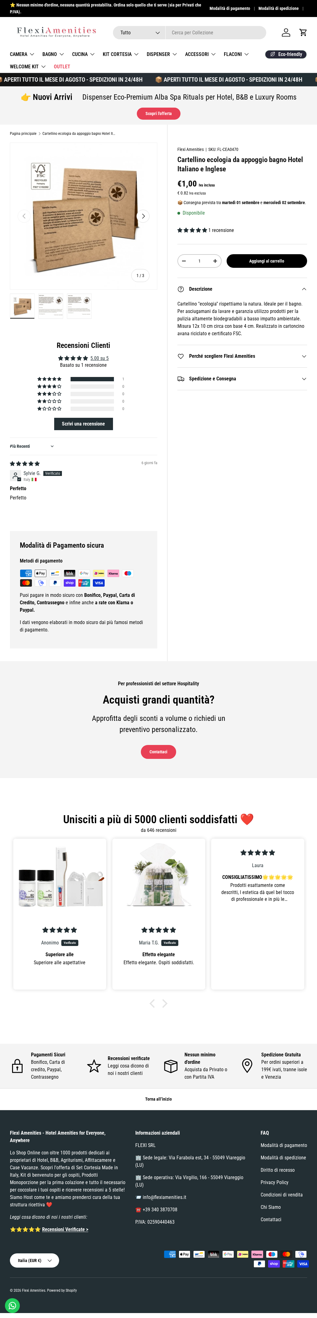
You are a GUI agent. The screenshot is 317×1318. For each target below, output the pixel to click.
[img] (25, 464)
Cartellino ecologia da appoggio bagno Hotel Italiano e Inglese (79, 133)
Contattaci (158, 751)
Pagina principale (23, 133)
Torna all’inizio (158, 1099)
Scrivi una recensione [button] (83, 424)
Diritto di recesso (278, 1170)
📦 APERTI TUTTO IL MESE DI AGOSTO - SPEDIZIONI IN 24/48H (219, 79)
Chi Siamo (271, 1207)
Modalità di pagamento (230, 8)
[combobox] (189, 32)
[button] (303, 32)
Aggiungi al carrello (266, 261)
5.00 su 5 (99, 358)
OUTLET (62, 67)
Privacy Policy (275, 1182)
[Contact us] (12, 1305)
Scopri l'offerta (158, 113)
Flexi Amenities (190, 149)
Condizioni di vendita (282, 1195)
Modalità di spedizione (278, 8)
